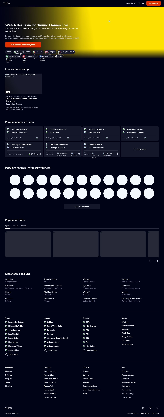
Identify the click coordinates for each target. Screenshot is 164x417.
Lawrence (126, 286)
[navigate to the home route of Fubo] (6, 3)
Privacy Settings (128, 393)
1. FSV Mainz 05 (31, 56)
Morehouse (49, 298)
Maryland (9, 298)
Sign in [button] (141, 3)
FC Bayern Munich (67, 52)
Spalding (9, 279)
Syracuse (87, 286)
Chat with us (126, 397)
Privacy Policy (145, 413)
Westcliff (86, 292)
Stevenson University (52, 286)
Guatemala (9, 286)
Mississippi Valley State (131, 298)
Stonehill (125, 279)
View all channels (82, 207)
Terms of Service (133, 413)
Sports (7, 226)
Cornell (8, 292)
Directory (155, 413)
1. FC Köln (39, 52)
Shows (15, 226)
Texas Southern (50, 279)
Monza (125, 292)
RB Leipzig (52, 52)
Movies (23, 226)
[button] (150, 261)
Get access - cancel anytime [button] (23, 45)
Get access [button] (153, 3)
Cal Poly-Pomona (90, 298)
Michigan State (50, 292)
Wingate (86, 279)
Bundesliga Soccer (23, 52)
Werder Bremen (14, 56)
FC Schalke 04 (47, 56)
